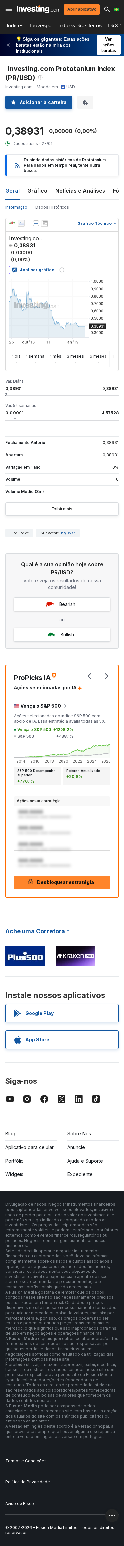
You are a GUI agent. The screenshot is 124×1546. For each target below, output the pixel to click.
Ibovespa (41, 25)
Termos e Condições (26, 1460)
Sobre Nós (79, 1133)
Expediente (80, 1174)
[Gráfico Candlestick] (12, 223)
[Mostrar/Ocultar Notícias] (44, 223)
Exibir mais (62, 508)
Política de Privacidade (27, 1481)
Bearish (67, 604)
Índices (15, 25)
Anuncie (76, 1147)
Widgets (14, 1174)
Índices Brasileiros (80, 25)
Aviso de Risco (19, 1503)
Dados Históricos (52, 207)
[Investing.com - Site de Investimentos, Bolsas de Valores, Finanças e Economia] (38, 9)
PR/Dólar (68, 533)
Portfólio (14, 1161)
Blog (10, 1133)
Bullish (67, 634)
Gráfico (37, 190)
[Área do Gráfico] (21, 223)
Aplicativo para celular (29, 1147)
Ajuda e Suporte (85, 1161)
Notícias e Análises (80, 190)
